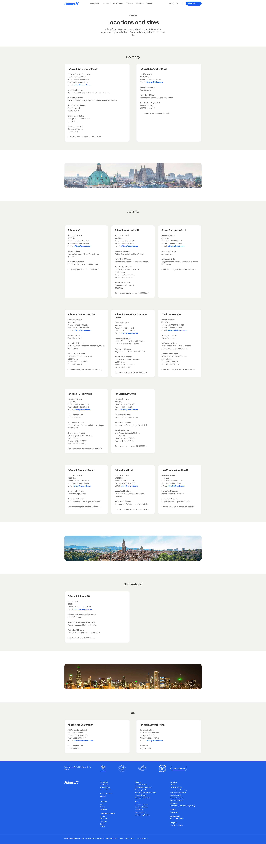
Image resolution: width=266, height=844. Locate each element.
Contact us (174, 812)
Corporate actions (176, 798)
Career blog (139, 810)
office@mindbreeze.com (177, 330)
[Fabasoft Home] (72, 3)
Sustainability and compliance (145, 792)
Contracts (103, 802)
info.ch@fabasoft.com (83, 609)
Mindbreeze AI (105, 787)
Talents (102, 807)
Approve (103, 796)
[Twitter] (174, 818)
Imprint (132, 838)
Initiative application (142, 815)
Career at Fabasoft (141, 804)
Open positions (140, 812)
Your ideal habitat (141, 807)
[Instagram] (182, 818)
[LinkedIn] (171, 818)
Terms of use (124, 838)
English (180, 825)
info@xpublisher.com (154, 82)
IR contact (173, 803)
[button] (94, 3)
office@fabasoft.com (82, 85)
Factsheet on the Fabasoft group (182, 806)
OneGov (102, 824)
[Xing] (180, 818)
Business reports (176, 787)
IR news (173, 784)
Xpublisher (103, 810)
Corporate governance (178, 792)
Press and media (141, 795)
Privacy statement (112, 838)
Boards (102, 799)
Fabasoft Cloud (105, 790)
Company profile (141, 784)
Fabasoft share (175, 795)
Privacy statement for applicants (93, 838)
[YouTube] (177, 818)
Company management (143, 787)
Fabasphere (104, 784)
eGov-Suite (104, 819)
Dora (101, 804)
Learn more (177, 768)
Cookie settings (142, 838)
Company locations (142, 790)
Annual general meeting (178, 790)
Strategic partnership (142, 798)
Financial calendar (176, 800)
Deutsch (173, 825)
